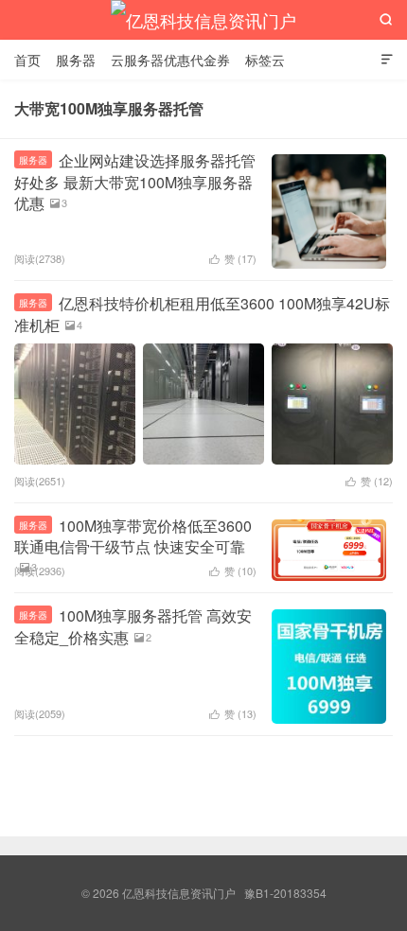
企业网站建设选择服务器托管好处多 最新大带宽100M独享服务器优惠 (135, 181)
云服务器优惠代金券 (170, 59)
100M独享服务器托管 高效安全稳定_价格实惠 (133, 626)
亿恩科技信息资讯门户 (203, 20)
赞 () (233, 258)
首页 (27, 59)
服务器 (76, 59)
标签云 (265, 59)
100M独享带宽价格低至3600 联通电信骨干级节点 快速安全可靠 (133, 536)
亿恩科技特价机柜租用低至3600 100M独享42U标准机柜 (202, 313)
